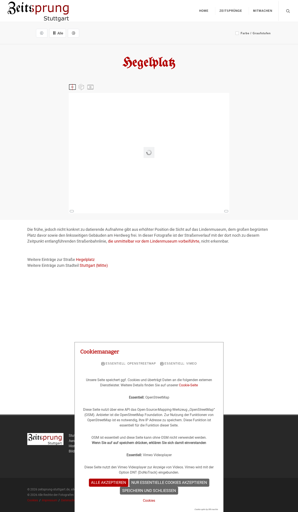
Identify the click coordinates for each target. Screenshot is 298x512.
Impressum (50, 500)
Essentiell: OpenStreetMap (131, 363)
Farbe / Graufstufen (256, 33)
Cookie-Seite (188, 385)
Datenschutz (69, 500)
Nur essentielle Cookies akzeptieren (169, 482)
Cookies (33, 500)
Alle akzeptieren (108, 482)
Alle (60, 33)
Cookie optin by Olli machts (206, 509)
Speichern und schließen (149, 490)
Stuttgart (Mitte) (94, 265)
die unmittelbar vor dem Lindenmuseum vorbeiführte (153, 241)
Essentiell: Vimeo (180, 363)
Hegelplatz (85, 259)
